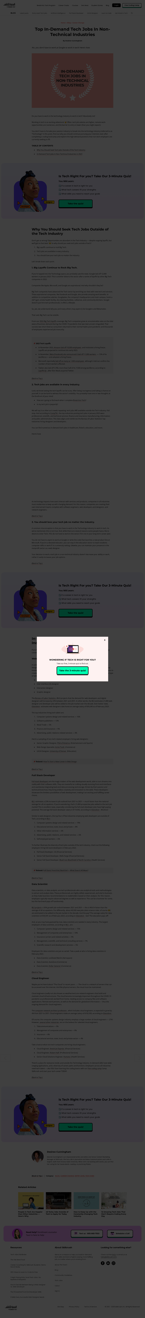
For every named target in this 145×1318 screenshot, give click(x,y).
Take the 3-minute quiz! (72, 670)
